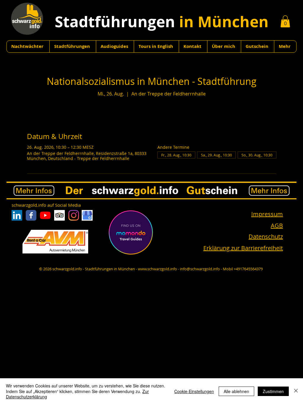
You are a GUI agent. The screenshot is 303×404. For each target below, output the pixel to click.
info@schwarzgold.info (200, 269)
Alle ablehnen (236, 391)
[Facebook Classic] (31, 215)
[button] (285, 21)
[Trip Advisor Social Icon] (59, 215)
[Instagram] (73, 215)
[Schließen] (295, 391)
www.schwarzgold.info (157, 269)
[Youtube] (45, 215)
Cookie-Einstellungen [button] (194, 391)
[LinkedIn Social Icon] (17, 215)
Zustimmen (273, 391)
